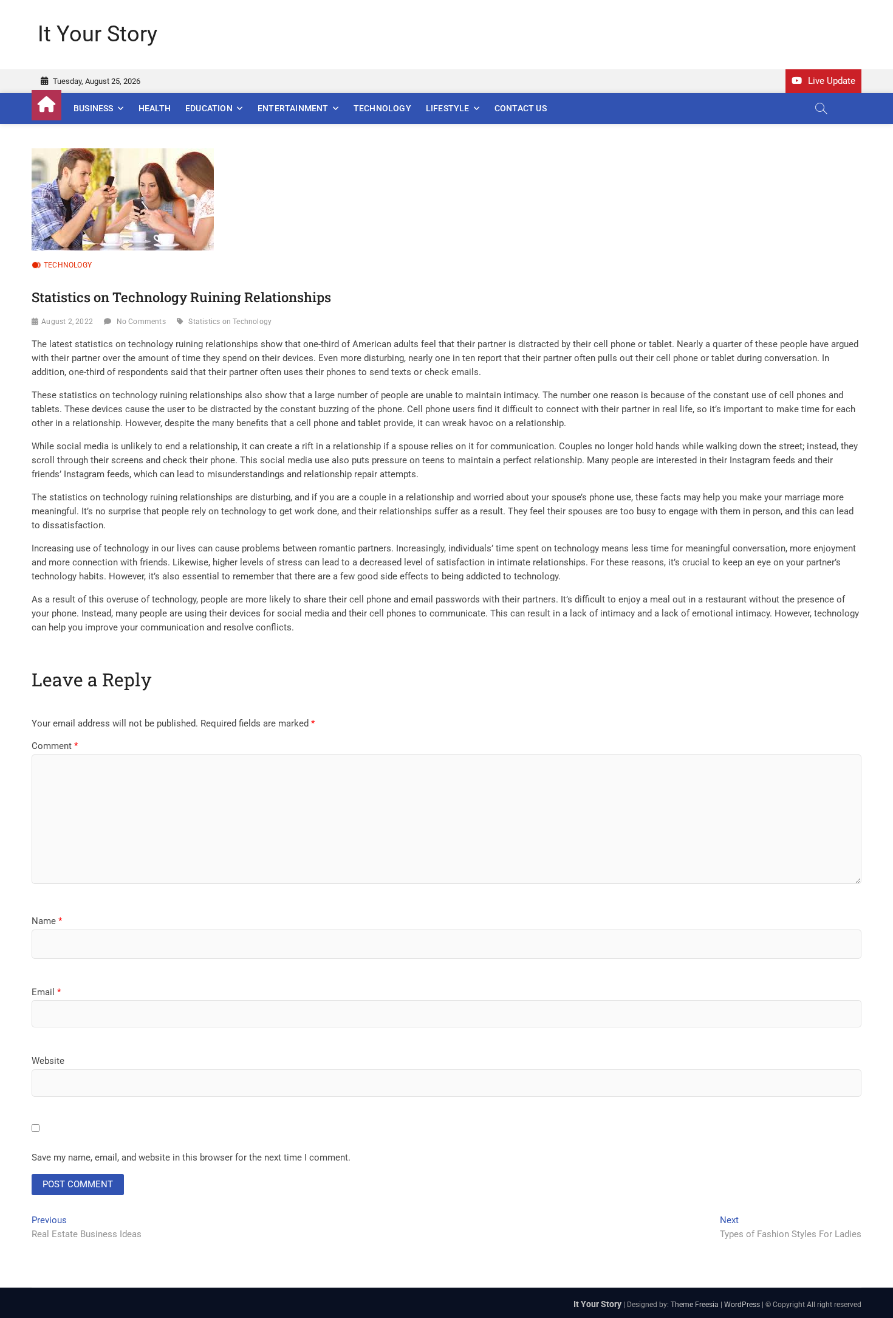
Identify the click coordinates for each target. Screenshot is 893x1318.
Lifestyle (448, 108)
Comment (55, 745)
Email (46, 992)
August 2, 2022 (67, 321)
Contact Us (520, 108)
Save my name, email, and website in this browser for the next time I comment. (191, 1157)
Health (155, 108)
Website (48, 1060)
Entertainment (293, 108)
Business (94, 108)
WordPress (742, 1304)
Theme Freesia (695, 1304)
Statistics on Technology (230, 321)
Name (47, 921)
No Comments (141, 321)
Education (209, 108)
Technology (382, 108)
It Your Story (97, 34)
